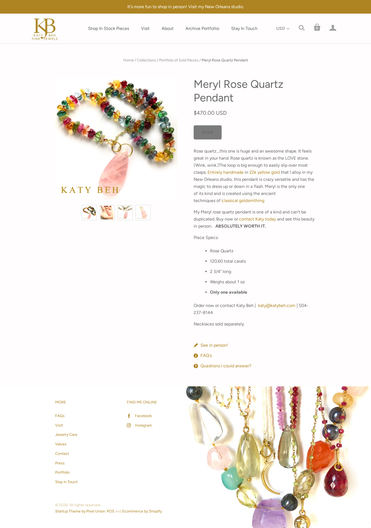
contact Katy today (257, 219)
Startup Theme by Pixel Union (80, 511)
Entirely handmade (225, 172)
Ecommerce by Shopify (142, 511)
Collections (146, 60)
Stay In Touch (244, 28)
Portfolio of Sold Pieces (179, 60)
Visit (145, 28)
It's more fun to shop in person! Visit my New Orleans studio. (185, 6)
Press (60, 463)
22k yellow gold (264, 172)
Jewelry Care (66, 434)
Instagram (143, 425)
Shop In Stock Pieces (108, 28)
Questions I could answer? (225, 365)
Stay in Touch (66, 482)
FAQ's (206, 355)
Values (61, 444)
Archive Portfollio (202, 28)
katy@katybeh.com (276, 305)
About (168, 28)
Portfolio (62, 472)
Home (128, 60)
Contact (62, 453)
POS (110, 511)
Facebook (143, 416)
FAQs (60, 416)
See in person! (214, 345)
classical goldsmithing (243, 200)
